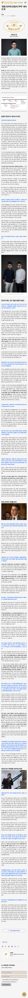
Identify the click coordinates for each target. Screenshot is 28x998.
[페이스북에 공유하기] (5, 946)
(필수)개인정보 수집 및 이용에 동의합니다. (11, 979)
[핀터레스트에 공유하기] (12, 946)
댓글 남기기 (13, 15)
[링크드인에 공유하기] (9, 946)
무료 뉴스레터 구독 (6, 984)
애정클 (11, 952)
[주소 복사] (18, 946)
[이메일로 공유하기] (15, 946)
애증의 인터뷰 (4, 942)
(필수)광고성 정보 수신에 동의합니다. (10, 981)
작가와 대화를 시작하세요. (15, 930)
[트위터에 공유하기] (2, 946)
